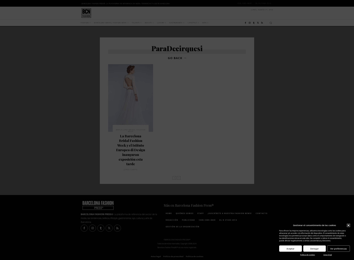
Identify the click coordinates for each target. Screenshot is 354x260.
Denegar (314, 248)
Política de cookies (307, 255)
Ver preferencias (338, 248)
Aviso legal (327, 255)
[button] (348, 225)
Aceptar (290, 248)
